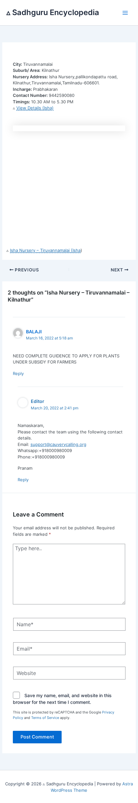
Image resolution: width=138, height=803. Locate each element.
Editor (37, 401)
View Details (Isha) (35, 107)
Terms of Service (45, 717)
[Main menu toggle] (125, 12)
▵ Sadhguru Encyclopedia (52, 12)
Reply (18, 373)
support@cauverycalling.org (58, 444)
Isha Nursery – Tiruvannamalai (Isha (45, 250)
